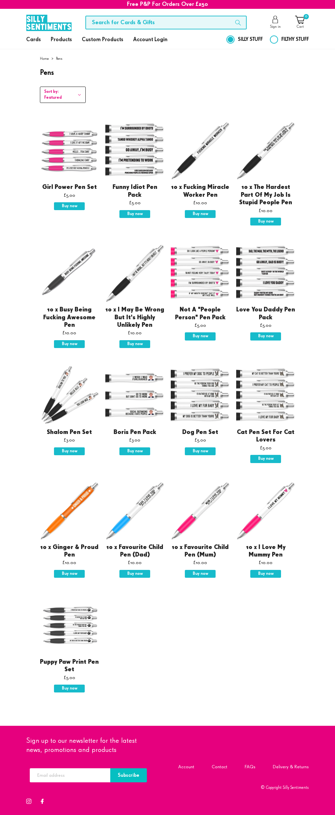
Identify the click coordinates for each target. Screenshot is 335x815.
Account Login (150, 39)
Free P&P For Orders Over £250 (167, 4)
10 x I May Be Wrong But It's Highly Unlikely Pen (134, 317)
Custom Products (102, 39)
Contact (219, 766)
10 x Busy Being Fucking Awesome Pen (69, 317)
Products (61, 39)
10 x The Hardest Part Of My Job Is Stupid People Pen (265, 195)
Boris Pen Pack (135, 432)
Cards (33, 39)
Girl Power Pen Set (69, 187)
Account (186, 766)
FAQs (250, 766)
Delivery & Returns (291, 766)
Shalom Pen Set (69, 432)
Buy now (69, 206)
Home (44, 58)
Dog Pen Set (200, 432)
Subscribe (128, 775)
